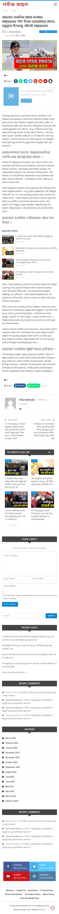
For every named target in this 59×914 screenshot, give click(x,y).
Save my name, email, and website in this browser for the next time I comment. (30, 597)
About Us (10, 890)
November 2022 (12, 757)
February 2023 (11, 743)
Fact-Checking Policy (29, 898)
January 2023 (11, 748)
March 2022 (10, 796)
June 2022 (10, 782)
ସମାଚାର (42, 31)
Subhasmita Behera (13, 700)
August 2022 (10, 772)
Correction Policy (32, 894)
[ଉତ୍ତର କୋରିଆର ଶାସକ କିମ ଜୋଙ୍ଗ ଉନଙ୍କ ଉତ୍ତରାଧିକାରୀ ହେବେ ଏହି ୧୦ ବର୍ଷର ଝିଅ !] (8, 263)
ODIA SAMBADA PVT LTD (36, 909)
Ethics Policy (48, 894)
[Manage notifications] (52, 908)
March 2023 (10, 738)
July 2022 (9, 777)
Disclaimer (33, 890)
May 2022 (9, 786)
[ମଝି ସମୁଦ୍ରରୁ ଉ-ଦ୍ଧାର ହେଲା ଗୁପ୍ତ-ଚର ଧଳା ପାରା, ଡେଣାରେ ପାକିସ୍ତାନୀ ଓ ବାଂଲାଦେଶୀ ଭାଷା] (8, 275)
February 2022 (11, 801)
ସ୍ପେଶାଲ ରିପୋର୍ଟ (51, 31)
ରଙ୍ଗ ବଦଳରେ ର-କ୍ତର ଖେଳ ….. (15, 672)
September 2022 (12, 767)
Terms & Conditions (13, 894)
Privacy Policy (46, 890)
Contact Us (21, 890)
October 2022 (11, 762)
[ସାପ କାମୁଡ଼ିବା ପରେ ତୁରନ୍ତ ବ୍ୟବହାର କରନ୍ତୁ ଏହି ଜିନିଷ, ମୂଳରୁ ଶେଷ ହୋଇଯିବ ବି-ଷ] (8, 251)
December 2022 (12, 752)
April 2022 (9, 791)
